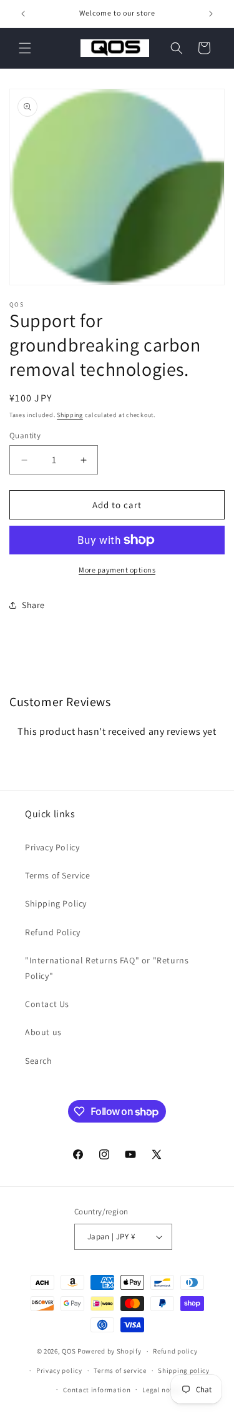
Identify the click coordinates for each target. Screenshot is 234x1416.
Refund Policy (52, 932)
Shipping (70, 415)
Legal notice (162, 1389)
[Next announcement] (211, 13)
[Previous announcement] (23, 13)
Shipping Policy (56, 903)
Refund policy (175, 1351)
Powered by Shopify (109, 1351)
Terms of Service (57, 875)
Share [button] (33, 605)
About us (43, 1032)
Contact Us (47, 1004)
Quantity (25, 435)
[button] (25, 48)
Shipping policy (184, 1370)
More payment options (117, 569)
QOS (69, 1351)
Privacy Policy (52, 847)
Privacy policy (59, 1370)
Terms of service (120, 1370)
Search (38, 1060)
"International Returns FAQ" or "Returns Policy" (106, 968)
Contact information (96, 1389)
